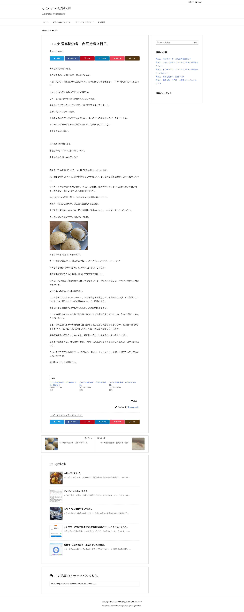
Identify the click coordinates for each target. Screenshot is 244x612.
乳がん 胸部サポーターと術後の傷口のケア (173, 59)
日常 (56, 31)
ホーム (46, 31)
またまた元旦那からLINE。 (76, 491)
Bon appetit (133, 407)
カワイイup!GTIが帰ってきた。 (78, 509)
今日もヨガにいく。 (73, 473)
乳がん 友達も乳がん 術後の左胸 (170, 76)
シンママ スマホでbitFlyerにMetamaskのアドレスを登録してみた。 (96, 527)
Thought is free (136, 606)
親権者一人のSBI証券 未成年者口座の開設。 (85, 544)
